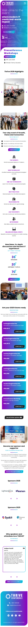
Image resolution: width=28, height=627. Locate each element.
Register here (8, 56)
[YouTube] (19, 615)
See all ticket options (13, 417)
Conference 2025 (13, 581)
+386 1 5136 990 (15, 603)
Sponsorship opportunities (13, 471)
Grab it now (18, 331)
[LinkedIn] (8, 615)
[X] (12, 615)
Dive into (7, 32)
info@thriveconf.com (15, 605)
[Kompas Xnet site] (6, 37)
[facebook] (16, 615)
